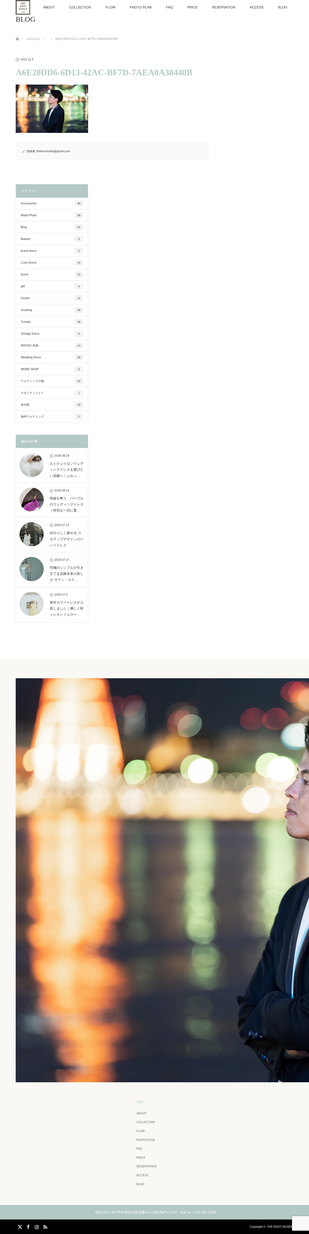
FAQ (169, 7)
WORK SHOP (50, 369)
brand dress (50, 251)
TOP (139, 1102)
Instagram (36, 1226)
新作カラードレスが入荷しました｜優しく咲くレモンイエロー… (67, 608)
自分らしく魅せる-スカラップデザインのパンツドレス (67, 539)
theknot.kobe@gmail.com (53, 151)
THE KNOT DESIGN (280, 1226)
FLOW (110, 7)
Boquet (50, 239)
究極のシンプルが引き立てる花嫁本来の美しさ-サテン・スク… (67, 574)
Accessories (50, 203)
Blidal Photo (50, 215)
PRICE (192, 7)
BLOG (282, 7)
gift (50, 286)
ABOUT (49, 7)
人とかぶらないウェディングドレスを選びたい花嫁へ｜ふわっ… (67, 469)
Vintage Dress (50, 333)
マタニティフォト (50, 393)
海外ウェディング (50, 416)
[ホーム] (17, 33)
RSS (44, 1226)
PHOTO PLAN (141, 7)
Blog (50, 227)
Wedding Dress (50, 357)
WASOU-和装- (50, 345)
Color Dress (50, 262)
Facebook (27, 1226)
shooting (50, 310)
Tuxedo (50, 322)
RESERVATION (223, 7)
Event (50, 274)
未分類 (50, 404)
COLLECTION (80, 7)
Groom (50, 298)
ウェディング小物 (50, 381)
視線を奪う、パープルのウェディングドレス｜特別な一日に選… (67, 504)
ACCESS (256, 7)
